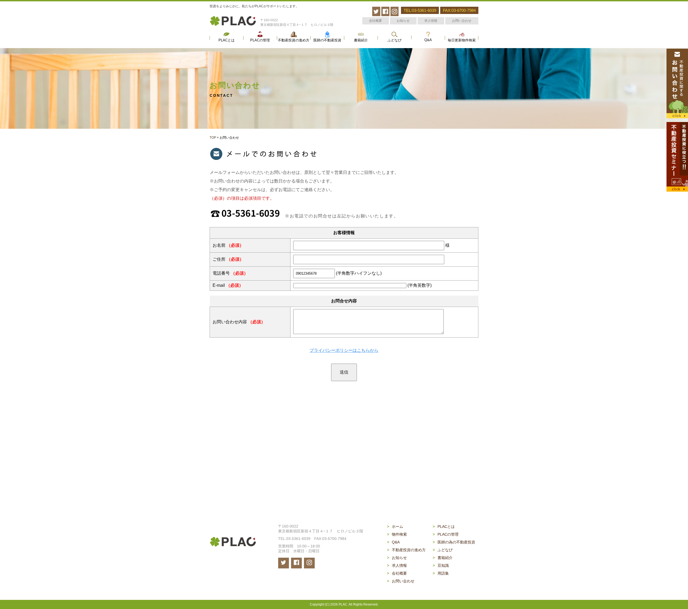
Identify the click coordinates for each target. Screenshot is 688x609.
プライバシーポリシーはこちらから (344, 350)
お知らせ (403, 21)
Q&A (428, 40)
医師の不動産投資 (327, 40)
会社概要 (375, 21)
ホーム (395, 526)
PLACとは (226, 40)
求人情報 (430, 21)
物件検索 (397, 534)
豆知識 (441, 565)
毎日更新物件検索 (462, 40)
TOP (213, 137)
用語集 (441, 573)
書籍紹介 (361, 40)
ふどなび (395, 40)
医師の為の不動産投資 (454, 542)
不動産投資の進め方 (293, 40)
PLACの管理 (260, 40)
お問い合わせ (461, 21)
